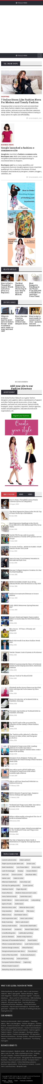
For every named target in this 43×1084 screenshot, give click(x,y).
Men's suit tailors (23, 1021)
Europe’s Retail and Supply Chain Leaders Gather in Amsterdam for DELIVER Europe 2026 (24, 619)
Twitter (5, 1078)
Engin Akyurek (21, 889)
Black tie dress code (9, 907)
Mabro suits (19, 911)
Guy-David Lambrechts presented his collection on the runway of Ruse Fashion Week (24, 724)
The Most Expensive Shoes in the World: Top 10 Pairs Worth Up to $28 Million (20, 288)
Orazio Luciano (17, 875)
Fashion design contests (10, 948)
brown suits (31, 864)
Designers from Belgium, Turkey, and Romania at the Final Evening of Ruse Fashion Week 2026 (25, 759)
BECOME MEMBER (21, 382)
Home (4, 1081)
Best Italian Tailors (21, 915)
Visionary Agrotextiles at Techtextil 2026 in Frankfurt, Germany (24, 712)
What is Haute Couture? (10, 966)
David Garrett (28, 885)
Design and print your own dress (13, 951)
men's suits (19, 991)
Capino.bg (27, 962)
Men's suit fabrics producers (31, 1026)
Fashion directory (27, 994)
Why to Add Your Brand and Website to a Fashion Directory (23, 782)
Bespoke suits (22, 1066)
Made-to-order (20, 1051)
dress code (36, 867)
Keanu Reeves (7, 893)
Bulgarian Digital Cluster (23, 1078)
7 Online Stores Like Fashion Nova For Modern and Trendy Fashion (21, 101)
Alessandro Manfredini (28, 926)
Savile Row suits (25, 896)
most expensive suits (9, 918)
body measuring (7, 958)
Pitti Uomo (30, 911)
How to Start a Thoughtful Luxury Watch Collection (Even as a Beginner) (7, 288)
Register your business (21, 416)
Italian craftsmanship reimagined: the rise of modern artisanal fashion (25, 817)
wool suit (5, 875)
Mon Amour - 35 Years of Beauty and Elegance (22, 630)
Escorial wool (6, 929)
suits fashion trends (32, 944)
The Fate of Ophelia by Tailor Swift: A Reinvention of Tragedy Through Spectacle (24, 841)
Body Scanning (7, 922)
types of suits (7, 904)
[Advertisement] (21, 28)
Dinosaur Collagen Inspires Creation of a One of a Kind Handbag (25, 571)
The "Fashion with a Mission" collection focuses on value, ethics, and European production (23, 736)
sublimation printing (26, 933)
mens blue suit (25, 882)
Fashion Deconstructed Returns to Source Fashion (24, 594)
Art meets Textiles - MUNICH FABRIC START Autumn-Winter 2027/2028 (25, 547)
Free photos (32, 951)
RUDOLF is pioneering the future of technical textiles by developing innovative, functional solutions (25, 665)
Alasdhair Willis (31, 875)
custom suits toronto (9, 860)
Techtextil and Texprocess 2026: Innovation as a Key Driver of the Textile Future (24, 806)
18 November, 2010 (35, 177)
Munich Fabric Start (31, 929)
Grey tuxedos (7, 911)
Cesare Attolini (32, 871)
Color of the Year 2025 (9, 955)
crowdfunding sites (8, 933)
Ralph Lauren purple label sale (12, 864)
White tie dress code (27, 907)
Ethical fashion (27, 948)
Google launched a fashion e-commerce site (18, 149)
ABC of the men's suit (33, 1051)
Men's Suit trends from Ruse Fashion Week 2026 (24, 641)
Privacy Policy (8, 1082)
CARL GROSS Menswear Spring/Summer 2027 (24, 606)
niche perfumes (22, 958)
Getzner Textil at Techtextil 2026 (20, 676)
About (10, 1081)
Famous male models (9, 926)
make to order (18, 878)
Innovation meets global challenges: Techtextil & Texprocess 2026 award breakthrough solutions (22, 771)
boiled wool (19, 904)
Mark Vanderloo (7, 867)
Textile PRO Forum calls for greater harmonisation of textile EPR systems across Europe (25, 536)
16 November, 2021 (35, 118)
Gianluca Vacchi (7, 889)
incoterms (18, 929)
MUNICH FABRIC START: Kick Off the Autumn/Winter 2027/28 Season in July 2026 (25, 583)
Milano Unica (6, 915)
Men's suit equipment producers (12, 1028)
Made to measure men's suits (26, 893)
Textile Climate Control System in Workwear (25, 652)
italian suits (6, 878)
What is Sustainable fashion (12, 944)
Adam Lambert (25, 860)
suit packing (36, 900)
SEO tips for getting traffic (11, 885)
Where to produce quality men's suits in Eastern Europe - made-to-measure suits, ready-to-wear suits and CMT (7, 323)
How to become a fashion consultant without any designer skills (21, 320)
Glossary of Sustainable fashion (13, 940)
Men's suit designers (14, 1023)
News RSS (12, 1078)
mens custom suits (21, 900)
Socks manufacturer (28, 955)
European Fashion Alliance (11, 962)
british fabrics (7, 900)
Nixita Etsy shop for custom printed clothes (17, 969)
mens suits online (26, 918)
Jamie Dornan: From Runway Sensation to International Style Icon (24, 559)
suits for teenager (8, 871)
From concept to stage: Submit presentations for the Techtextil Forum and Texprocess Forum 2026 (25, 830)
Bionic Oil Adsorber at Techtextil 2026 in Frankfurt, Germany (23, 700)
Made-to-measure (7, 1051)
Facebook (37, 1076)
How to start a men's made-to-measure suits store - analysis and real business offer (35, 321)
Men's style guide (14, 994)
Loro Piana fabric (23, 867)
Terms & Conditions (26, 1081)
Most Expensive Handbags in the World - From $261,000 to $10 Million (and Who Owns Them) (35, 289)
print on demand (8, 937)
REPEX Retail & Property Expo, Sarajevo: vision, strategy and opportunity (24, 794)
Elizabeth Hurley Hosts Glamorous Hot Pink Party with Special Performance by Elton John (25, 689)
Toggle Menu (22, 3)
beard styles (32, 940)
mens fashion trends (9, 896)
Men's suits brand (22, 922)
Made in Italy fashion (24, 937)
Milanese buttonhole (9, 882)
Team (16, 1081)
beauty (20, 871)
